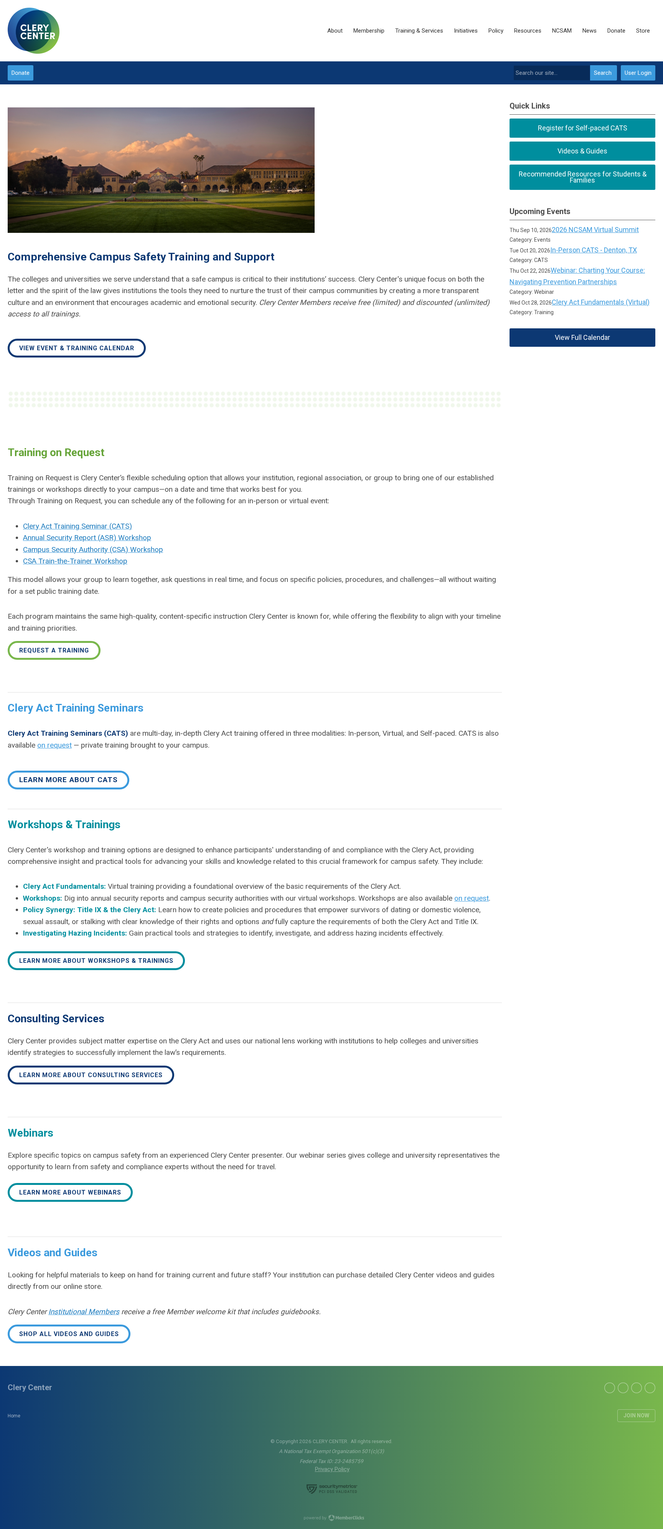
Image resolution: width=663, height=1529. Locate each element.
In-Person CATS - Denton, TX (593, 250)
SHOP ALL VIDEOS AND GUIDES (69, 1334)
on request (54, 745)
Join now (636, 1415)
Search (603, 72)
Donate (21, 72)
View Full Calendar (582, 337)
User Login (638, 72)
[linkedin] (623, 1387)
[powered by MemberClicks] (331, 1518)
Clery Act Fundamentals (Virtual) (601, 302)
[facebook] (609, 1387)
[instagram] (636, 1387)
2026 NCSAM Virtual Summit (595, 230)
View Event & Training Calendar (76, 348)
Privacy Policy (332, 1469)
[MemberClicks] (33, 31)
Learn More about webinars (70, 1192)
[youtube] (650, 1387)
